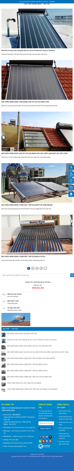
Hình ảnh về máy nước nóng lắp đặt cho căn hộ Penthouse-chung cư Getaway (32, 340)
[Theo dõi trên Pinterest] (43, 441)
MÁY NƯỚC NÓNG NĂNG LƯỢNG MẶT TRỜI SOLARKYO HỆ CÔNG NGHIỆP (31, 358)
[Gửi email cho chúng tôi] (50, 437)
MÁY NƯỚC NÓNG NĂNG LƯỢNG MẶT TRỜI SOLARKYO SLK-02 (27, 371)
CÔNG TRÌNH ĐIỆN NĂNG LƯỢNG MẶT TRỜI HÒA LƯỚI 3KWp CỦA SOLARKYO (32, 389)
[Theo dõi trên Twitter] (46, 437)
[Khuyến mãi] (71, 174)
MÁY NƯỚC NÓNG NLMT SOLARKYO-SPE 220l (22, 333)
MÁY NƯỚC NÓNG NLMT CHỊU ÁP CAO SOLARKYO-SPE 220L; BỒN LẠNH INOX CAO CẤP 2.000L (38, 352)
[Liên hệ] (71, 187)
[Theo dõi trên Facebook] (40, 437)
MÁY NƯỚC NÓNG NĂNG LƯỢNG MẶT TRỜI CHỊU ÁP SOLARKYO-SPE (29, 377)
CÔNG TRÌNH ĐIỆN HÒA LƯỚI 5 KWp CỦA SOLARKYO (24, 383)
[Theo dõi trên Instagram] (43, 437)
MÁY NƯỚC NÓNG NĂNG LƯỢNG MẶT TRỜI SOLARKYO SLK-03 (27, 364)
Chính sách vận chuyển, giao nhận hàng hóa (64, 436)
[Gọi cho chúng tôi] (40, 441)
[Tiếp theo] (45, 268)
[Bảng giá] (71, 167)
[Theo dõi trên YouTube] (50, 441)
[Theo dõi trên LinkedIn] (46, 441)
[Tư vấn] (71, 181)
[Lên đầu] (71, 194)
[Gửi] (72, 275)
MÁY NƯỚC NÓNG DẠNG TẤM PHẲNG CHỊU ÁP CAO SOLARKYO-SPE (29, 346)
